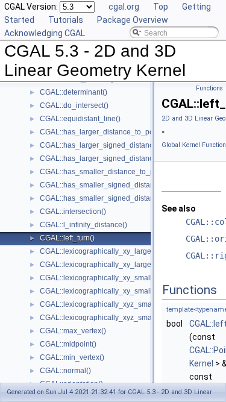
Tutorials (65, 20)
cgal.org (123, 6)
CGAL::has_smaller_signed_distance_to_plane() (120, 198)
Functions (209, 88)
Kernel (201, 363)
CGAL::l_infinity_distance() (83, 225)
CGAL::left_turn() (67, 238)
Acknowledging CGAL (44, 33)
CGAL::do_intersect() (74, 105)
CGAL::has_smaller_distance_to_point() (105, 172)
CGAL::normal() (65, 370)
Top (160, 6)
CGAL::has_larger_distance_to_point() (103, 132)
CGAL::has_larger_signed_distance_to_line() (114, 145)
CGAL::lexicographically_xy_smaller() (101, 278)
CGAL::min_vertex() (72, 357)
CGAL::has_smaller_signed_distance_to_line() (116, 185)
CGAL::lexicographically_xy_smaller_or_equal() (118, 291)
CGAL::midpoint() (68, 344)
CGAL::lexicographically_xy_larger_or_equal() (116, 264)
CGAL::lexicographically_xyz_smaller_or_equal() (120, 317)
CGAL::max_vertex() (73, 331)
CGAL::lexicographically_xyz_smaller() (103, 304)
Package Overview (132, 20)
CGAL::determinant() (73, 92)
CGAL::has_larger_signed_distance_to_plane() (117, 158)
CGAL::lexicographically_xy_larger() (99, 251)
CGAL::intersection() (73, 211)
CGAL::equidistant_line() (80, 119)
